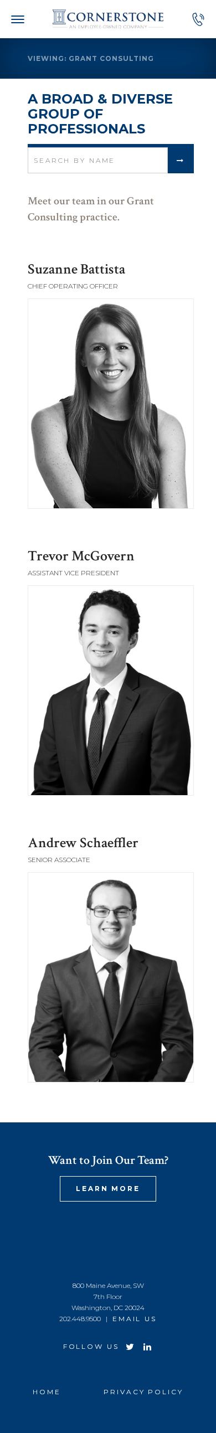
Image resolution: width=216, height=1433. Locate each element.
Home (47, 1392)
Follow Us (91, 1346)
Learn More (108, 1188)
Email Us (134, 1319)
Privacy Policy (143, 1392)
